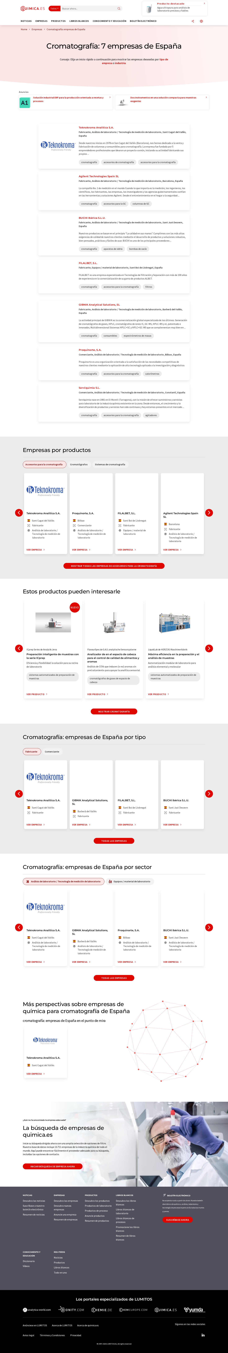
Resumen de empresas (66, 1219)
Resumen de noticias (34, 1214)
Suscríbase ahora (177, 1219)
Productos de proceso (96, 1210)
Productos (59, 1262)
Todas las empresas (114, 840)
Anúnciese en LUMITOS (35, 1325)
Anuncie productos (95, 1215)
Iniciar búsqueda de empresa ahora (52, 1166)
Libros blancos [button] (79, 20)
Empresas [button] (41, 20)
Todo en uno (60, 1272)
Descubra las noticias (34, 1200)
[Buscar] (119, 9)
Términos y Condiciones (52, 1335)
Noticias (58, 1257)
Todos (54, 8)
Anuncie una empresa (65, 1214)
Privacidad (75, 1335)
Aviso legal (28, 1335)
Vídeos (26, 1266)
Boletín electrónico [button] (143, 20)
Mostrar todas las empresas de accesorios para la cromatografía (114, 565)
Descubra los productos (97, 1200)
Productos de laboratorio (98, 1205)
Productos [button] (58, 20)
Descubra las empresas (66, 1200)
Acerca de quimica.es (88, 1325)
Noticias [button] (26, 20)
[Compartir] (193, 21)
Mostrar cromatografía (114, 711)
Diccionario (29, 1261)
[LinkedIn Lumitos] (203, 1335)
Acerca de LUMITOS (62, 1325)
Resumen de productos (97, 1220)
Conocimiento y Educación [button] (109, 20)
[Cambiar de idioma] (201, 21)
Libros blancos (61, 1267)
